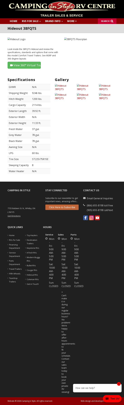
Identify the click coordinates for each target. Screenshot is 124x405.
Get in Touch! (33, 284)
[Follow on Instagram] (91, 217)
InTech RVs (32, 252)
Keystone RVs (33, 248)
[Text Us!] (112, 399)
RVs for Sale (30, 21)
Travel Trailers (15, 269)
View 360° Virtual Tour (27, 65)
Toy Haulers (32, 235)
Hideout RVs (32, 274)
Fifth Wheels (14, 273)
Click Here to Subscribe (62, 207)
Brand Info (53, 21)
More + (72, 21)
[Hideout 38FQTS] (63, 88)
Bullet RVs (31, 265)
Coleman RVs (33, 279)
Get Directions (14, 215)
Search (105, 21)
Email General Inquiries (100, 198)
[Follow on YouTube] (97, 217)
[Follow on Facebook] (85, 217)
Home (13, 21)
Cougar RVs (32, 270)
